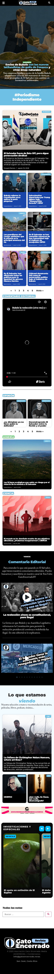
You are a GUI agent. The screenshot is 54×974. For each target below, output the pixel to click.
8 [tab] (34, 677)
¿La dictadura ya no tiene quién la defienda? (14, 424)
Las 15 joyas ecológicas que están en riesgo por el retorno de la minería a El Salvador (26, 483)
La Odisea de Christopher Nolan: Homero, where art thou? (27, 758)
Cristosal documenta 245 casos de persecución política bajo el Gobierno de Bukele (38, 277)
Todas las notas (12, 907)
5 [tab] (27, 677)
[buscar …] (49, 2)
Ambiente (27, 62)
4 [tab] (24, 677)
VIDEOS (27, 557)
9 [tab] (37, 677)
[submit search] (48, 914)
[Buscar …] (23, 914)
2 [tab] (19, 677)
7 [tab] (32, 677)
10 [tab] (39, 677)
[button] (3, 2)
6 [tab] (29, 677)
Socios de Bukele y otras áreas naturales (27, 67)
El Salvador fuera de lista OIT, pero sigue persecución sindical (26, 154)
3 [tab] (22, 677)
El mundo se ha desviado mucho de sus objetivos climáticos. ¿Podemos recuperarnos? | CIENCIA (27, 539)
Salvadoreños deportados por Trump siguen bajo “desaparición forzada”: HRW (39, 199)
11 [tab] (42, 677)
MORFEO (8, 797)
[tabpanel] (27, 658)
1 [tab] (17, 677)
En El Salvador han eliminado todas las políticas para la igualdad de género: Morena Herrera (13, 277)
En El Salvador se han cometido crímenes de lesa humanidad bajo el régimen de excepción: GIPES (39, 238)
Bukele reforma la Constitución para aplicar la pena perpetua (12, 198)
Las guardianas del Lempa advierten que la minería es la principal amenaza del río (14, 238)
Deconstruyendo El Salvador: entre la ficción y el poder (38, 424)
